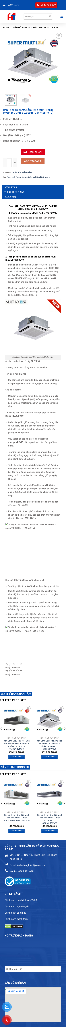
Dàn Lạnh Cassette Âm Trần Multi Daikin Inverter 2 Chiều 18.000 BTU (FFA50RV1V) (49, 745)
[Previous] (8, 62)
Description (10, 187)
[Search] (50, 17)
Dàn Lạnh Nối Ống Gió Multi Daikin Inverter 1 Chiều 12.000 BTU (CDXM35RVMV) (49, 819)
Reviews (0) (10, 197)
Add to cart (32, 161)
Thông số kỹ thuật (14, 192)
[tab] (33, 187)
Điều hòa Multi (21, 27)
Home (6, 27)
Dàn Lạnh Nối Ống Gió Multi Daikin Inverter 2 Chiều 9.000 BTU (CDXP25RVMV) (16, 818)
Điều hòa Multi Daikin (45, 27)
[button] (46, 5)
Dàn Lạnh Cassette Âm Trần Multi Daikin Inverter (28, 177)
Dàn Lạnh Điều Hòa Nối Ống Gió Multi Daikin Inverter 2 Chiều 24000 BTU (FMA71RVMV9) (16, 745)
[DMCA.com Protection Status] (14, 926)
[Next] (58, 62)
